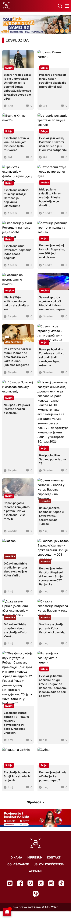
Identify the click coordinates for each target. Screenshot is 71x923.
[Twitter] (41, 883)
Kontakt (54, 857)
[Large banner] (35, 24)
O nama (16, 857)
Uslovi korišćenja (49, 864)
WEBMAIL (35, 871)
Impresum (35, 857)
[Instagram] (30, 883)
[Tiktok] (61, 883)
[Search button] (60, 6)
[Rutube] (51, 883)
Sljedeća (34, 802)
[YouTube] (9, 883)
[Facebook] (20, 883)
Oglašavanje (18, 864)
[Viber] (36, 894)
